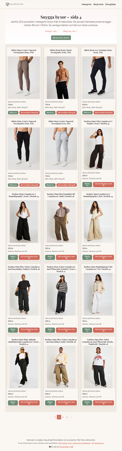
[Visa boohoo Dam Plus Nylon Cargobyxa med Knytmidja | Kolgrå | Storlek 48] (24, 294)
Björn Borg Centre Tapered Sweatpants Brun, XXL (23, 51)
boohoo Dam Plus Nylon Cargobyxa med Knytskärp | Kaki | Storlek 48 (61, 340)
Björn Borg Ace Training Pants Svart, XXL (98, 51)
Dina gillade (110, 4)
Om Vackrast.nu (98, 443)
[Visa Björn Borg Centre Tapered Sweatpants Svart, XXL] (24, 148)
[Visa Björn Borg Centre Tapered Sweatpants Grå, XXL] (61, 148)
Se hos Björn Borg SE (29, 112)
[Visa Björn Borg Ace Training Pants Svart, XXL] (98, 77)
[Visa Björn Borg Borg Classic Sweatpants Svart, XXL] (61, 77)
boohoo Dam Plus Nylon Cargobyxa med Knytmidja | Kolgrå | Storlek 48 (24, 268)
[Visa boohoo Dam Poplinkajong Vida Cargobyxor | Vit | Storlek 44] (98, 294)
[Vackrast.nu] (14, 4)
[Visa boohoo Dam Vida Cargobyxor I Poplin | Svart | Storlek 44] (98, 148)
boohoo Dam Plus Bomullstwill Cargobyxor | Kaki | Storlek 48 (61, 195)
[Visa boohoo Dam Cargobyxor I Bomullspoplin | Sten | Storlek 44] (98, 221)
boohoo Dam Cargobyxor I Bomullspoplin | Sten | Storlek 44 (98, 195)
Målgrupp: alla (69, 31)
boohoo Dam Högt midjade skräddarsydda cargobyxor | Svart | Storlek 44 (23, 341)
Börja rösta (98, 4)
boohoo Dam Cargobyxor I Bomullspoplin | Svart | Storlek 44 (24, 195)
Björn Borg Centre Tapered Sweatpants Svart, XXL (23, 122)
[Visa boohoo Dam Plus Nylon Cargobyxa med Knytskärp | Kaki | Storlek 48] (61, 367)
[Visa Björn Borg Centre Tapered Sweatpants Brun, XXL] (24, 77)
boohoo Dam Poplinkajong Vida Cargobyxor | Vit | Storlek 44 (98, 268)
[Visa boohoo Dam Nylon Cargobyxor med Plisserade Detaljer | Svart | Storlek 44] (61, 294)
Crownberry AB (66, 446)
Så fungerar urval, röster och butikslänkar (74, 443)
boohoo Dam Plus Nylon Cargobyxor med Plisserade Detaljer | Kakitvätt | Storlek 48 (98, 341)
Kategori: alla (51, 31)
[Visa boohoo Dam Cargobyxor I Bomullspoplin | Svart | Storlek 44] (24, 221)
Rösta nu (13, 112)
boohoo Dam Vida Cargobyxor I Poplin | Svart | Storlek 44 (98, 122)
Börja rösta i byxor (61, 37)
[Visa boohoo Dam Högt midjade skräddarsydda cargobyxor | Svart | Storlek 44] (24, 367)
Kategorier (87, 4)
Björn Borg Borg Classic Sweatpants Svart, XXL (61, 51)
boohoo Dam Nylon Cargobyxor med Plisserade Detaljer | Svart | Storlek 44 (61, 269)
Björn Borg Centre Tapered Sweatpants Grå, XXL (61, 122)
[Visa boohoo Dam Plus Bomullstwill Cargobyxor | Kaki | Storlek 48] (61, 221)
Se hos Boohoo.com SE (103, 184)
